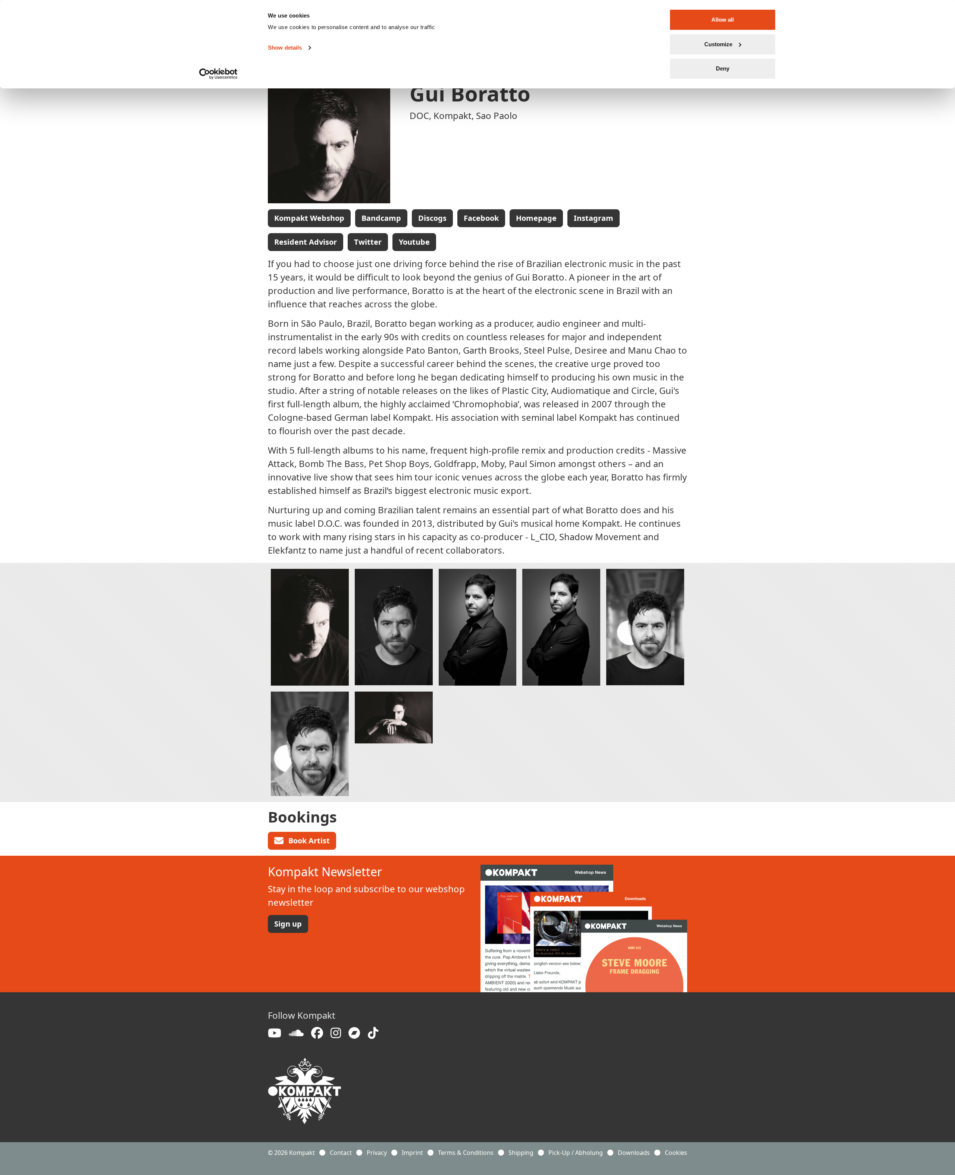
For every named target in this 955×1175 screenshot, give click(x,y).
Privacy (377, 1153)
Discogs (432, 218)
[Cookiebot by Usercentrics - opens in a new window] (218, 73)
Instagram (593, 218)
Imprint (412, 1153)
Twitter (368, 242)
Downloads (634, 1153)
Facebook (481, 218)
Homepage (536, 218)
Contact (341, 1153)
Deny (722, 68)
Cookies (676, 1153)
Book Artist (308, 841)
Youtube (414, 242)
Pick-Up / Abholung (575, 1153)
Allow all (722, 19)
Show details (285, 47)
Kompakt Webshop (309, 218)
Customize (718, 44)
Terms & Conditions (466, 1153)
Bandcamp (381, 218)
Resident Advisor (305, 242)
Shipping (520, 1153)
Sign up (288, 924)
